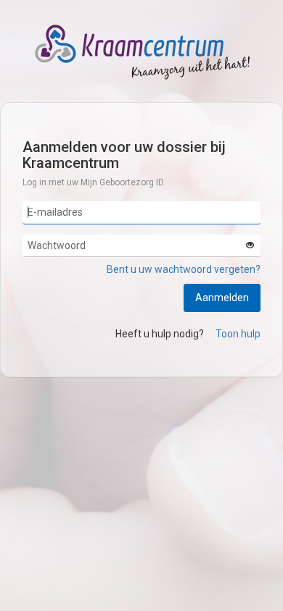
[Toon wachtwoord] (249, 246)
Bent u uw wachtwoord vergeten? (184, 269)
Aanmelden (222, 297)
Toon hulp (238, 334)
